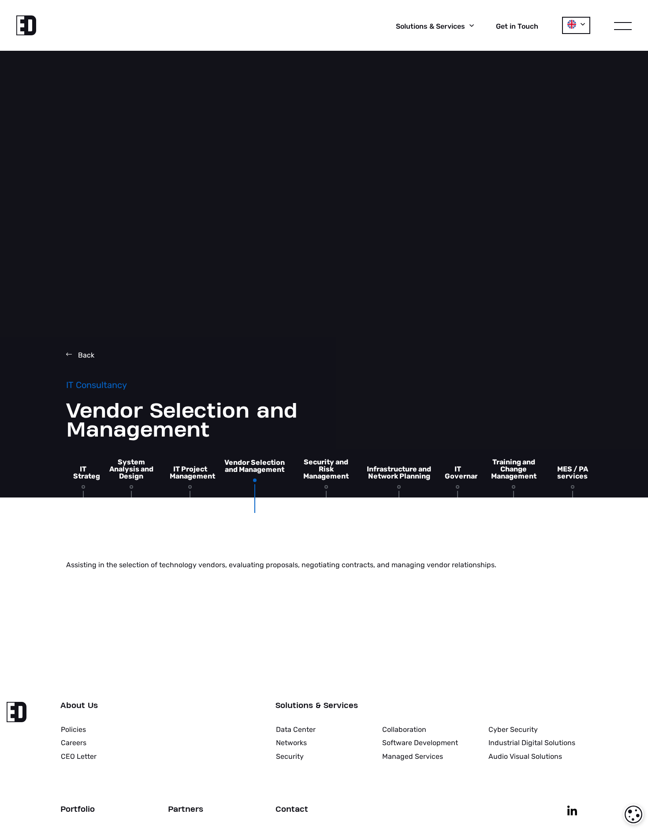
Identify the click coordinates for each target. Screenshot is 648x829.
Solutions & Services (317, 706)
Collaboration (404, 729)
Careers (73, 743)
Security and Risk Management (326, 469)
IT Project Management (192, 473)
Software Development (420, 743)
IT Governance (466, 473)
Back (85, 355)
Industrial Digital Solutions (531, 743)
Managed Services (412, 756)
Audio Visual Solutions (525, 756)
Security (290, 756)
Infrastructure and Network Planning (399, 473)
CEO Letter (79, 756)
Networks (291, 743)
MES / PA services (572, 473)
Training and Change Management (513, 469)
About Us (79, 706)
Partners (185, 810)
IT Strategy (88, 473)
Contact (292, 810)
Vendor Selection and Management (254, 466)
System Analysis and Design (131, 469)
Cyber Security (513, 729)
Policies (73, 729)
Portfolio (77, 810)
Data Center (296, 729)
